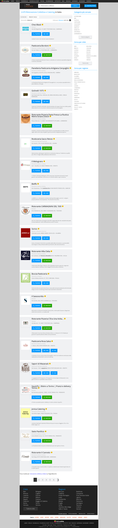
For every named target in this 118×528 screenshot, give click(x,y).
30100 (41, 345)
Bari (75, 46)
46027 (43, 121)
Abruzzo (61, 491)
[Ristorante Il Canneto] (25, 456)
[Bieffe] (25, 188)
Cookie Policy (60, 525)
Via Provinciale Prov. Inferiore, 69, (41, 95)
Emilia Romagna (64, 495)
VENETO (55, 166)
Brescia (76, 48)
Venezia (76, 60)
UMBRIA (58, 72)
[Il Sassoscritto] (25, 300)
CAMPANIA (59, 29)
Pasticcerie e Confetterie (37, 276)
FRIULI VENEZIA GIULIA (79, 82)
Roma (75, 58)
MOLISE (76, 91)
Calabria (61, 493)
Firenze (88, 50)
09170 (38, 457)
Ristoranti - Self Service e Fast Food (39, 231)
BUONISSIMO (82, 1)
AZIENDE (80, 517)
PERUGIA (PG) (51, 72)
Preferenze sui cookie (67, 525)
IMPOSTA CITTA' (82, 513)
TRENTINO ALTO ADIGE (79, 103)
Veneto (78, 509)
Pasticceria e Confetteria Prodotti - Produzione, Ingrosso (43, 48)
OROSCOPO (62, 517)
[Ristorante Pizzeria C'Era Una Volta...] (25, 322)
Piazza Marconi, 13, (37, 121)
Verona (88, 60)
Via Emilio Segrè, (36, 413)
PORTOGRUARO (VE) (56, 368)
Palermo (76, 56)
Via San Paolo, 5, (36, 50)
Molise (61, 501)
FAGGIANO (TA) (48, 413)
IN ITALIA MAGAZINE (73, 513)
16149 (42, 143)
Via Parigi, (34, 457)
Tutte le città (85, 63)
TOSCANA (59, 211)
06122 (45, 72)
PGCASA (42, 1)
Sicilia (60, 505)
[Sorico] (25, 233)
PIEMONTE (62, 392)
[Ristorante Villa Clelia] (25, 255)
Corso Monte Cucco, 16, (38, 436)
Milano (88, 52)
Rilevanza (61, 20)
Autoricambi (77, 16)
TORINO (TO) (54, 392)
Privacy (54, 525)
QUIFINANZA (75, 1)
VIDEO (51, 517)
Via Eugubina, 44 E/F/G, (38, 72)
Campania (79, 493)
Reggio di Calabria (91, 56)
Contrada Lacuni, (36, 233)
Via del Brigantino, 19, (38, 29)
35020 (43, 166)
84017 (45, 29)
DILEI (63, 1)
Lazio (60, 497)
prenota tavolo (33, 17)
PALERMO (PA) (59, 255)
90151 (52, 255)
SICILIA (65, 255)
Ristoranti (34, 27)
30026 (49, 368)
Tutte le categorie (85, 37)
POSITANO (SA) (51, 29)
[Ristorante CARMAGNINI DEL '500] (25, 210)
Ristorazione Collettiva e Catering (38, 70)
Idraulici (76, 28)
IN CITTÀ (69, 517)
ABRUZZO (76, 72)
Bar (75, 18)
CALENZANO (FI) (51, 211)
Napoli (76, 54)
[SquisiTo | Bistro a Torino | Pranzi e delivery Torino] (25, 390)
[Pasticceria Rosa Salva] (25, 345)
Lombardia (62, 499)
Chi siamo (45, 525)
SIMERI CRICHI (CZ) (50, 233)
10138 (49, 392)
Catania (76, 50)
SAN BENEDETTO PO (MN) (53, 121)
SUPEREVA (89, 1)
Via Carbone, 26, (36, 255)
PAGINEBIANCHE (49, 1)
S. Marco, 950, (35, 345)
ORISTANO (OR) (45, 457)
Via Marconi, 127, (36, 323)
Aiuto (74, 525)
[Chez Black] (25, 28)
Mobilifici (77, 30)
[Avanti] (57, 480)
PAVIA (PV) (47, 50)
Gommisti (76, 26)
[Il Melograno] (25, 165)
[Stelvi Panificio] (25, 435)
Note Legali (50, 525)
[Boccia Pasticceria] (25, 277)
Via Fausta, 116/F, (36, 368)
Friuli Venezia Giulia (82, 495)
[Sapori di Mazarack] (25, 367)
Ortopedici (77, 31)
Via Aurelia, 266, (36, 300)
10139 (46, 436)
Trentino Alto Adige (65, 507)
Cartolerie (77, 22)
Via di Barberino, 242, (37, 211)
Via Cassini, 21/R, (36, 143)
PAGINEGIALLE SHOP (34, 1)
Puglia (61, 503)
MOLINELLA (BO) (57, 95)
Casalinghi (77, 24)
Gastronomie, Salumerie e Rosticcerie (39, 141)
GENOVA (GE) (48, 143)
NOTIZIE (37, 517)
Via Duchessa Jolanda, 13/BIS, (40, 392)
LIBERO (12, 1)
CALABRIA (58, 233)
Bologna (88, 46)
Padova (88, 54)
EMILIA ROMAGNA (78, 80)
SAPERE (56, 517)
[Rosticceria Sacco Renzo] (25, 143)
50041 (45, 211)
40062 (51, 95)
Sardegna (79, 503)
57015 (42, 300)
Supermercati (78, 33)
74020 (42, 413)
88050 (42, 233)
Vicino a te (29, 20)
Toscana (79, 505)
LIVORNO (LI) (47, 300)
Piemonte (79, 501)
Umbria (78, 507)
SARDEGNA (53, 457)
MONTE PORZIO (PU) (59, 188)
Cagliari (88, 48)
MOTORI (47, 517)
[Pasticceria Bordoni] (25, 49)
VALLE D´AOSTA (78, 107)
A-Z (65, 20)
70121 (47, 278)
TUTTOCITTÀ (57, 1)
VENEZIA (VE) (46, 345)
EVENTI (85, 517)
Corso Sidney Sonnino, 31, (39, 278)
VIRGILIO (18, 1)
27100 (42, 50)
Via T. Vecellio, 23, (36, 166)
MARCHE (68, 188)
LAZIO (75, 84)
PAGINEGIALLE (24, 1)
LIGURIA (54, 143)
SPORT (41, 517)
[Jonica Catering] (25, 413)
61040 (51, 188)
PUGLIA (57, 278)
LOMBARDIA (53, 50)
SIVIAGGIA (68, 1)
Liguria (78, 497)
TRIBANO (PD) (48, 166)
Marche (78, 499)
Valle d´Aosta (63, 509)
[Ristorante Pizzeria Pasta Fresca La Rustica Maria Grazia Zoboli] (25, 118)
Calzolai (76, 20)
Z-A (67, 20)
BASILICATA (77, 74)
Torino (88, 58)
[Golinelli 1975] (25, 94)
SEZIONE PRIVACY (90, 513)
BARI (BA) (52, 278)
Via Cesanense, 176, (37, 188)
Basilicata (79, 491)
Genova (76, 52)
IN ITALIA (74, 517)
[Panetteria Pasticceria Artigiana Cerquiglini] (25, 72)
